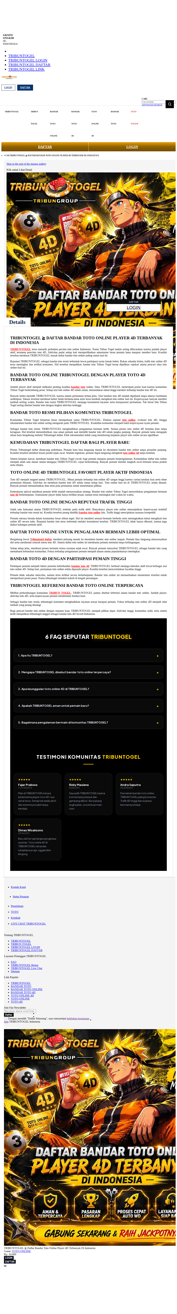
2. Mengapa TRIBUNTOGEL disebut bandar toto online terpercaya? (88, 672)
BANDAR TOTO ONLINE (27, 989)
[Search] (170, 104)
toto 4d (14, 494)
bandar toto (78, 386)
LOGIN (132, 147)
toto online (128, 419)
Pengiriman (17, 906)
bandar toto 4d (80, 566)
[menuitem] (12, 112)
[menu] (72, 124)
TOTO (14, 911)
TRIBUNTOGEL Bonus (24, 965)
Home (7, 155)
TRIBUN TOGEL (60, 592)
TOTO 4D (17, 1001)
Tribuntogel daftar (41, 539)
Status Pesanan (21, 896)
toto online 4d (131, 452)
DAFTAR (45, 147)
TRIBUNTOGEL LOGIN (27, 60)
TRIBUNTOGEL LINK (26, 69)
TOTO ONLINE (20, 998)
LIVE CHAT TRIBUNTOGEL (28, 923)
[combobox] (159, 102)
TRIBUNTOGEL (21, 56)
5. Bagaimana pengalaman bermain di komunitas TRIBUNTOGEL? (88, 722)
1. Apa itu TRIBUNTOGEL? (88, 655)
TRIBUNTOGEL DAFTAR (29, 65)
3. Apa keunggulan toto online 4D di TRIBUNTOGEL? (88, 689)
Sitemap (15, 971)
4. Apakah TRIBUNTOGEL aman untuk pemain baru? (88, 705)
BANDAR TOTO (21, 986)
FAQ (13, 962)
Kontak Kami (18, 887)
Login (8, 87)
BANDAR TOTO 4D (23, 992)
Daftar (25, 87)
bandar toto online (89, 512)
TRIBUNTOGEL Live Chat (26, 968)
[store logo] (9, 79)
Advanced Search (152, 105)
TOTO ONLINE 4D (22, 995)
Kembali (15, 917)
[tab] (17, 322)
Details (17, 322)
